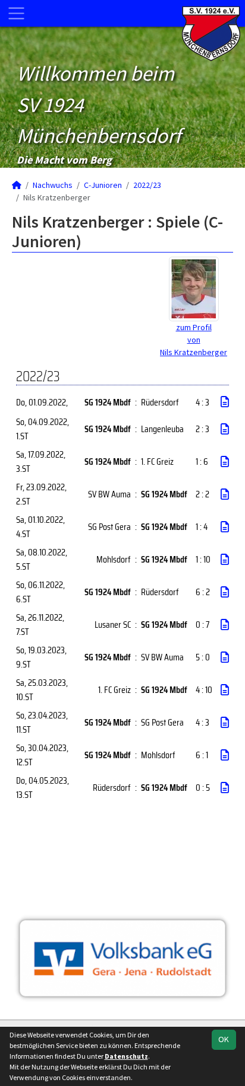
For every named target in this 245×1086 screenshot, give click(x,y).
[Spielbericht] (225, 402)
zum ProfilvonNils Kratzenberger (193, 339)
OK (223, 1039)
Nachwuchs (53, 185)
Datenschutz (126, 1056)
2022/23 (147, 185)
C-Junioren (103, 185)
